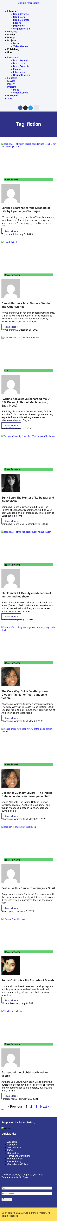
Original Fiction (21, 28)
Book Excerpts (21, 19)
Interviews (19, 25)
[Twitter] (30, 107)
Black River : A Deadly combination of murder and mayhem (26, 594)
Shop (10, 52)
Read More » (11, 231)
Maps (16, 43)
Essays (17, 22)
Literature (12, 11)
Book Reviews (21, 13)
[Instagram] (25, 107)
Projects (12, 40)
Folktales (12, 31)
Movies (11, 34)
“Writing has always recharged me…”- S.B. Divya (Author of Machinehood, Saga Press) (26, 402)
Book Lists (19, 16)
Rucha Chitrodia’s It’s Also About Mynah (27, 980)
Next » (45, 1106)
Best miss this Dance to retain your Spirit (28, 888)
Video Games (20, 46)
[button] (36, 107)
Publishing (13, 49)
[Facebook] (20, 107)
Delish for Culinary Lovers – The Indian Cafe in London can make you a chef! (26, 794)
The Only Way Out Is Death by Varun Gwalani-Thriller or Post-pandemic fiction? (25, 695)
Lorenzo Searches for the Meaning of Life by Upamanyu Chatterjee (25, 209)
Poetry (11, 37)
